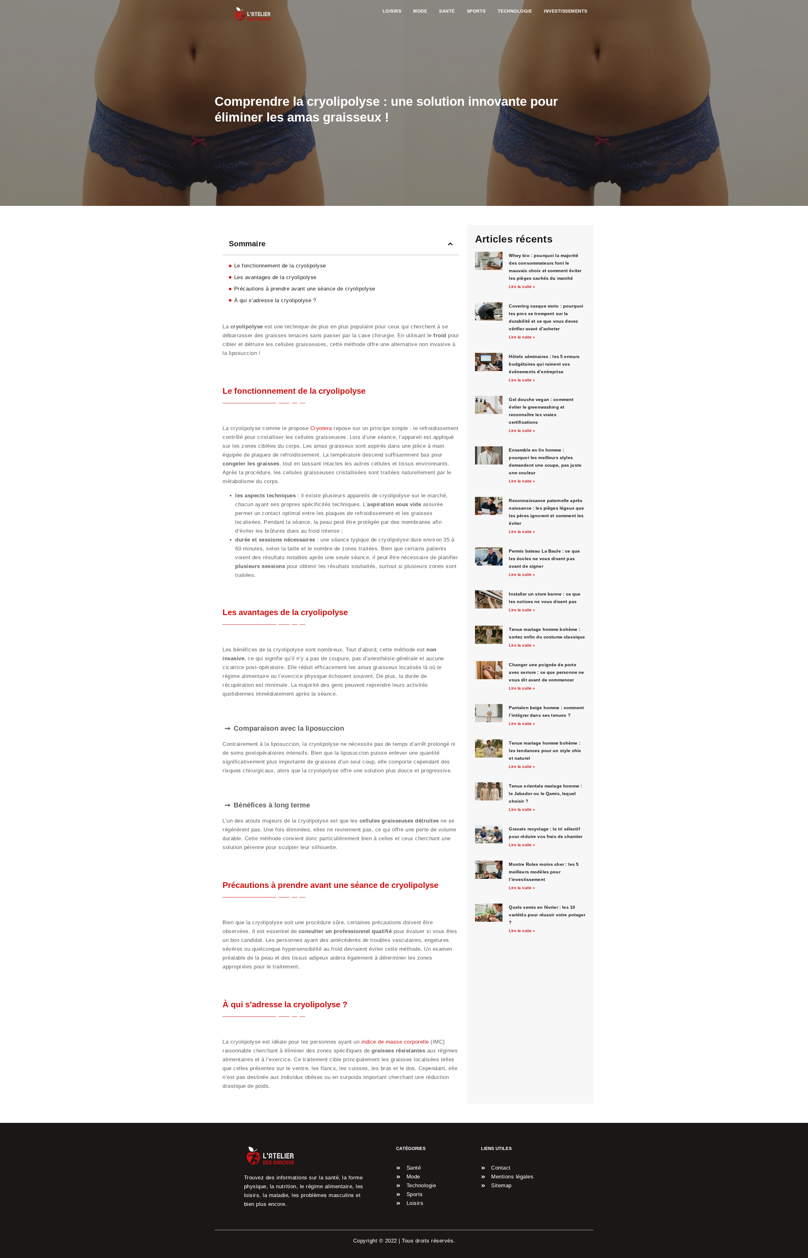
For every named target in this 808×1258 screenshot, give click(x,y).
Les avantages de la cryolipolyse (275, 277)
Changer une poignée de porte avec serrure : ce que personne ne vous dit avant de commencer (546, 672)
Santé (447, 11)
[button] (450, 244)
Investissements (565, 11)
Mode (420, 11)
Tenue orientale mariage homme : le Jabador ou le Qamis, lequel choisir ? (545, 793)
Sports (476, 11)
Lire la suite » (522, 287)
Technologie (515, 11)
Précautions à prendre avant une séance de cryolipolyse (304, 289)
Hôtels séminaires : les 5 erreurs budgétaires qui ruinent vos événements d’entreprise (544, 364)
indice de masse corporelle (395, 1042)
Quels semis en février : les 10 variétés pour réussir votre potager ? (547, 915)
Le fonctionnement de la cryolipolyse (280, 266)
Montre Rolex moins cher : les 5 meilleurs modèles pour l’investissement (544, 872)
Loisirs (392, 11)
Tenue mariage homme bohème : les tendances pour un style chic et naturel (545, 750)
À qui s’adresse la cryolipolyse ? (275, 300)
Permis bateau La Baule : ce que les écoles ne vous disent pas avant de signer (544, 558)
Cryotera (321, 428)
